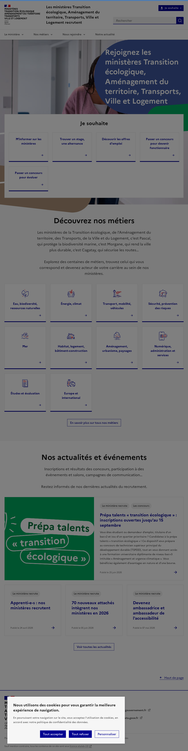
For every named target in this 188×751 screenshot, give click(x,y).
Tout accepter (53, 734)
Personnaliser (107, 734)
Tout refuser (80, 734)
